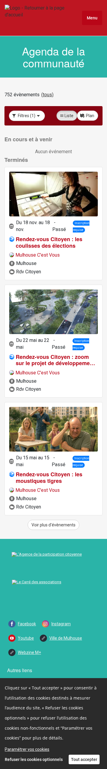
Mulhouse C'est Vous (37, 255)
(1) (26, 115)
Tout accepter (84, 759)
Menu (92, 17)
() (47, 94)
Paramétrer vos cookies (27, 749)
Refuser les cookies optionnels (34, 759)
